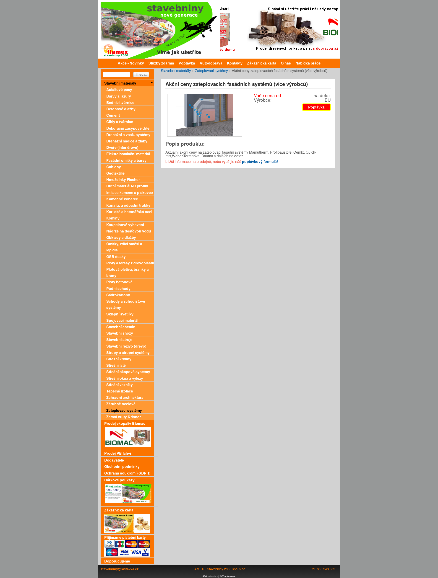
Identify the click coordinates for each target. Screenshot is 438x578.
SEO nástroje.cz (228, 576)
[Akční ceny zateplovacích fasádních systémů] (204, 134)
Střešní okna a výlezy (124, 378)
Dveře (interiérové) (122, 147)
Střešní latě (116, 365)
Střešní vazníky (119, 384)
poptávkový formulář (260, 161)
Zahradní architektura (124, 397)
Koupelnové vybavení (125, 224)
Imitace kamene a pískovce (129, 192)
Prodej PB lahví (117, 453)
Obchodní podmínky (122, 466)
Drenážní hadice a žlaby (126, 141)
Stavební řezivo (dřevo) (126, 346)
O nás (286, 63)
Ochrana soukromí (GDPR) (127, 473)
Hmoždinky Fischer (123, 179)
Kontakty (234, 63)
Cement (113, 115)
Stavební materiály (176, 70)
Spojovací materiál (122, 320)
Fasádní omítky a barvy (126, 160)
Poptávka (187, 63)
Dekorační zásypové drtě (127, 128)
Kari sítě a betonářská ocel (129, 211)
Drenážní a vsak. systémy (128, 134)
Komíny (113, 218)
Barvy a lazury (118, 96)
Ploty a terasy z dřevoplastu (130, 263)
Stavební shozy (119, 333)
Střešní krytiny (118, 358)
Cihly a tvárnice (119, 121)
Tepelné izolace (119, 391)
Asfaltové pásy (119, 89)
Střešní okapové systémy (128, 371)
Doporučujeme (117, 561)
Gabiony (113, 166)
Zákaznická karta (261, 63)
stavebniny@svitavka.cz (119, 568)
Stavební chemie (120, 326)
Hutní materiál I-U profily (127, 185)
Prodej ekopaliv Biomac (124, 423)
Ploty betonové (119, 281)
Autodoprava (211, 63)
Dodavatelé (114, 460)
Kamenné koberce (122, 198)
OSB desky (116, 256)
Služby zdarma (161, 63)
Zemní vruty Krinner (123, 416)
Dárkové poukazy (119, 480)
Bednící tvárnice (120, 102)
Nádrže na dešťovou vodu (128, 231)
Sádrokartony (118, 294)
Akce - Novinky (131, 63)
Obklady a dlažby (121, 237)
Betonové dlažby (121, 108)
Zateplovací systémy (211, 70)
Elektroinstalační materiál (128, 153)
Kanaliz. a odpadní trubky (128, 205)
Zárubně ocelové (121, 403)
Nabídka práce (308, 63)
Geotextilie (115, 173)
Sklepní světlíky (119, 314)
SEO (205, 576)
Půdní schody (118, 288)
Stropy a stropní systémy (128, 352)
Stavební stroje (119, 339)
